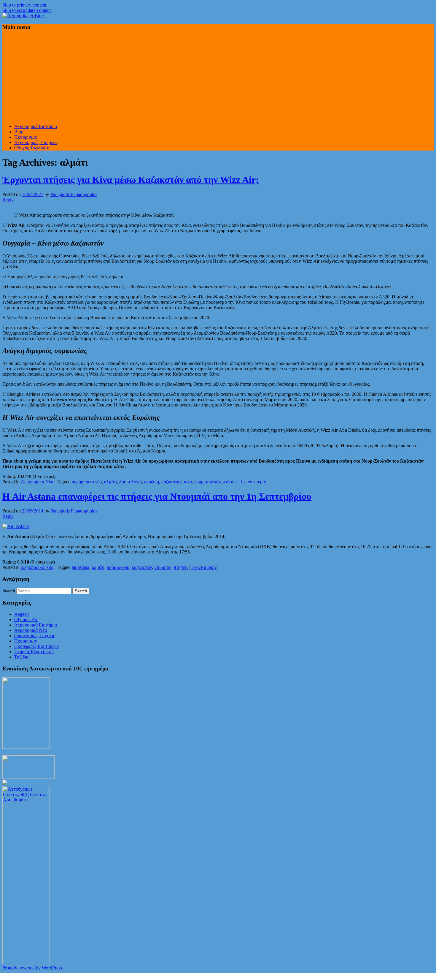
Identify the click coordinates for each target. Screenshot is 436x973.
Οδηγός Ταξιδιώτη (31, 147)
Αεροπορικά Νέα (37, 481)
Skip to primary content (24, 4)
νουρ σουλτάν (207, 481)
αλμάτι (110, 481)
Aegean (21, 614)
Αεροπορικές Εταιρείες (36, 142)
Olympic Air (26, 619)
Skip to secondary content (26, 10)
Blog (18, 131)
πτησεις (181, 567)
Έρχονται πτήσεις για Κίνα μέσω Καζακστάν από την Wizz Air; (130, 179)
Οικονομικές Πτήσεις (34, 635)
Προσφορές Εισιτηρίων (36, 646)
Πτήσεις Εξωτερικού (34, 651)
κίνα (188, 481)
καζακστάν (171, 481)
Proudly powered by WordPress (32, 967)
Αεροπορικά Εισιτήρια (35, 126)
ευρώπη (151, 481)
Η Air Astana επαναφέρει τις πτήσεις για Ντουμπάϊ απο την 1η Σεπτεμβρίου (156, 496)
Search (8, 590)
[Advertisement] (218, 77)
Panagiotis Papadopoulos (73, 194)
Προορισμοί (25, 137)
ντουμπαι (162, 567)
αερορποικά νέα (87, 481)
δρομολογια (118, 567)
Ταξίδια (21, 656)
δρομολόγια (130, 481)
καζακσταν (142, 567)
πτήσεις (230, 481)
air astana (80, 567)
